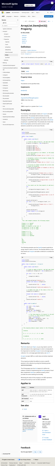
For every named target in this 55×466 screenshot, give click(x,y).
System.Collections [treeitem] (7, 28)
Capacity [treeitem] (7, 42)
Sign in (51, 12)
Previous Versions (13, 463)
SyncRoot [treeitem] (7, 57)
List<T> (48, 353)
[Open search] (47, 12)
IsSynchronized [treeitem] (9, 52)
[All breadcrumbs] (22, 21)
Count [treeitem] (6, 44)
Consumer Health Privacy (43, 463)
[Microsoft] (3, 12)
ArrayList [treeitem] (6, 34)
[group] (37, 188)
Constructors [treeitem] (7, 36)
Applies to (24, 41)
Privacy (33, 463)
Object (22, 80)
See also (24, 43)
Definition (24, 35)
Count (40, 106)
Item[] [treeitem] (6, 55)
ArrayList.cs (28, 54)
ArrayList (44, 114)
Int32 (27, 71)
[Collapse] (18, 20)
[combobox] (10, 23)
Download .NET (48, 16)
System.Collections (31, 50)
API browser (31, 21)
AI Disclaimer (4, 463)
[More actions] (52, 21)
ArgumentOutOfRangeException (30, 98)
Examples (24, 37)
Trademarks (12, 465)
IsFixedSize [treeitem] (7, 47)
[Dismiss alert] (52, 3)
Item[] (32, 118)
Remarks (24, 39)
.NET (26, 21)
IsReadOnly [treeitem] (8, 49)
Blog (20, 463)
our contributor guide (28, 430)
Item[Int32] (24, 90)
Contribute (27, 463)
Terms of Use (4, 465)
